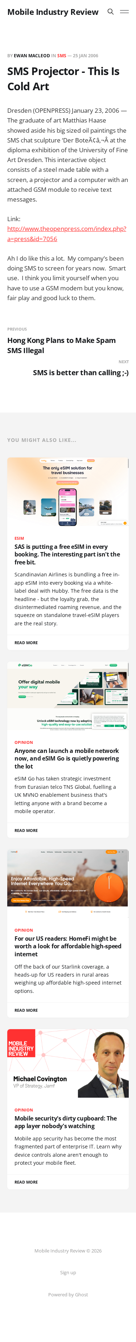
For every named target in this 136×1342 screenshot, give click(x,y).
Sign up (68, 1272)
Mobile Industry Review (52, 12)
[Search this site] (110, 11)
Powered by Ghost (68, 1294)
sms (61, 56)
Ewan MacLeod (32, 56)
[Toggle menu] (124, 11)
